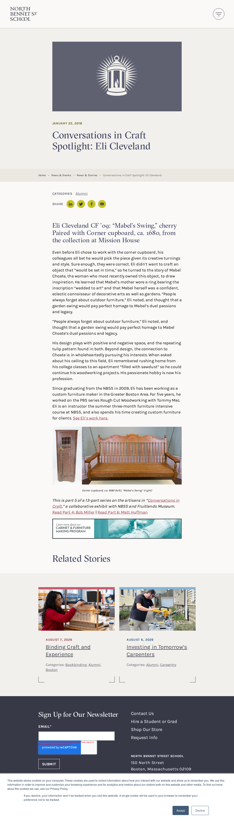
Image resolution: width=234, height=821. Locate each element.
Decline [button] (200, 810)
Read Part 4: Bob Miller (73, 511)
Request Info (144, 737)
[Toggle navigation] (218, 14)
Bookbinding (76, 664)
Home (42, 175)
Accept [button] (180, 810)
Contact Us (142, 713)
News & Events (61, 175)
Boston (52, 669)
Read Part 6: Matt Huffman (123, 511)
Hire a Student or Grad (154, 721)
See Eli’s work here (90, 417)
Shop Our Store (146, 729)
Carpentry (168, 664)
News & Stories (87, 175)
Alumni (82, 193)
